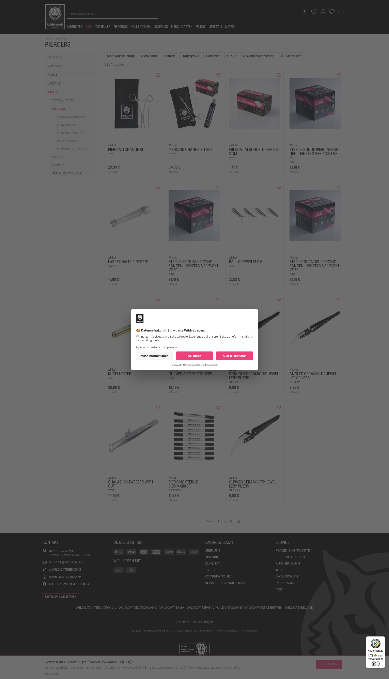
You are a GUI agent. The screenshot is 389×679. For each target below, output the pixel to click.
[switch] (376, 663)
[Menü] (382, 638)
